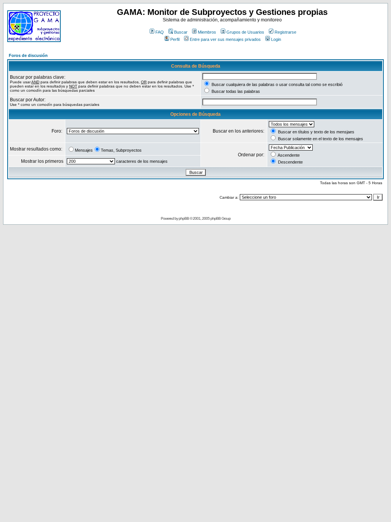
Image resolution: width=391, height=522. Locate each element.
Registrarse (285, 32)
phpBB (184, 218)
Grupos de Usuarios (245, 32)
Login (276, 39)
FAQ (159, 32)
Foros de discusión (28, 55)
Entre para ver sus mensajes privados (225, 39)
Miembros (207, 32)
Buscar (180, 32)
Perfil (174, 39)
